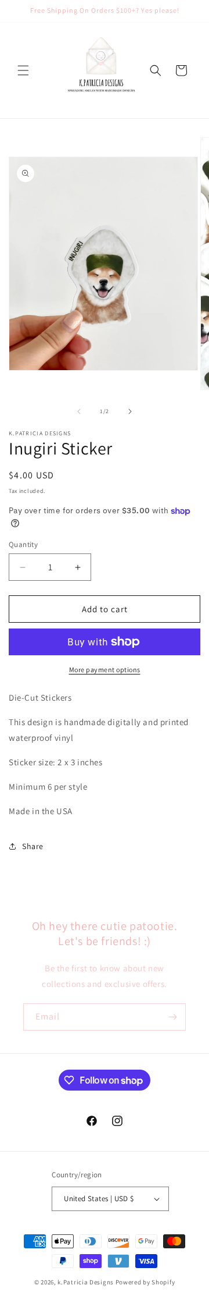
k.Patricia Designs (85, 1282)
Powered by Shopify (145, 1282)
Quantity (23, 544)
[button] (23, 70)
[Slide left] (79, 411)
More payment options (104, 669)
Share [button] (33, 846)
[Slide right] (130, 411)
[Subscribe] (172, 1017)
